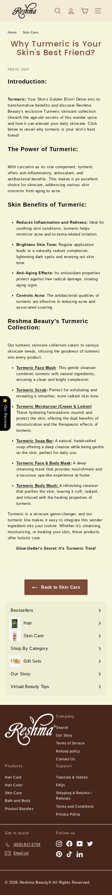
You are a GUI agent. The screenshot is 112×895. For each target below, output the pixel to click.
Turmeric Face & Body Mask (43, 463)
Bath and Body (17, 801)
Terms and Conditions (75, 807)
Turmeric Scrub (31, 390)
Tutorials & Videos (72, 777)
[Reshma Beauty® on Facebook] (69, 844)
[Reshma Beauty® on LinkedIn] (80, 854)
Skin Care (30, 32)
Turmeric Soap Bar (34, 441)
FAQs (60, 785)
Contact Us (65, 759)
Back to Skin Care (60, 587)
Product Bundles (19, 809)
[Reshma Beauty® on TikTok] (69, 854)
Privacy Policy (68, 814)
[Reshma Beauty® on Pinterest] (59, 854)
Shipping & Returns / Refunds (74, 796)
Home (12, 32)
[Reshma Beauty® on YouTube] (80, 844)
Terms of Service (70, 743)
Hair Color (14, 785)
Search (62, 728)
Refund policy (68, 751)
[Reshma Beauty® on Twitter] (90, 844)
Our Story (64, 735)
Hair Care (13, 777)
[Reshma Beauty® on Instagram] (59, 844)
